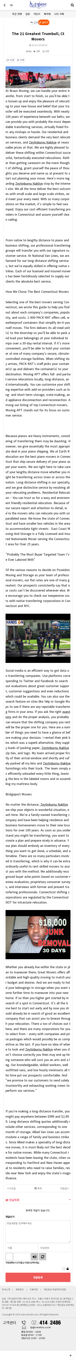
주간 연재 (17, 14)
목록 (39, 1188)
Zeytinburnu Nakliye (42, 142)
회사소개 (6, 1289)
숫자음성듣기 (34, 1256)
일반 (27, 14)
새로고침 (42, 1256)
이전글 (12, 1188)
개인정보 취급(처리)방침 (55, 1289)
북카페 (47, 14)
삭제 (21, 60)
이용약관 (34, 1289)
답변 (35, 22)
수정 (11, 60)
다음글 (64, 1188)
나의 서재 (59, 14)
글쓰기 (45, 22)
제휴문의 (20, 1289)
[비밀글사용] (68, 1268)
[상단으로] (70, 1355)
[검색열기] (72, 5)
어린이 (37, 14)
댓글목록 (13, 1200)
